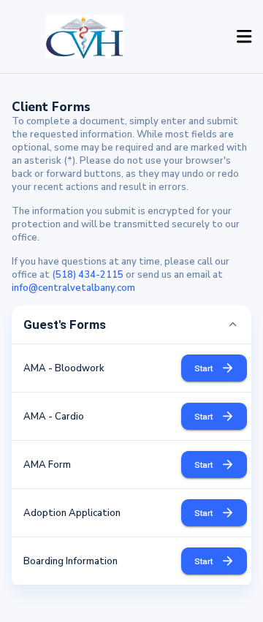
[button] (131, 325)
